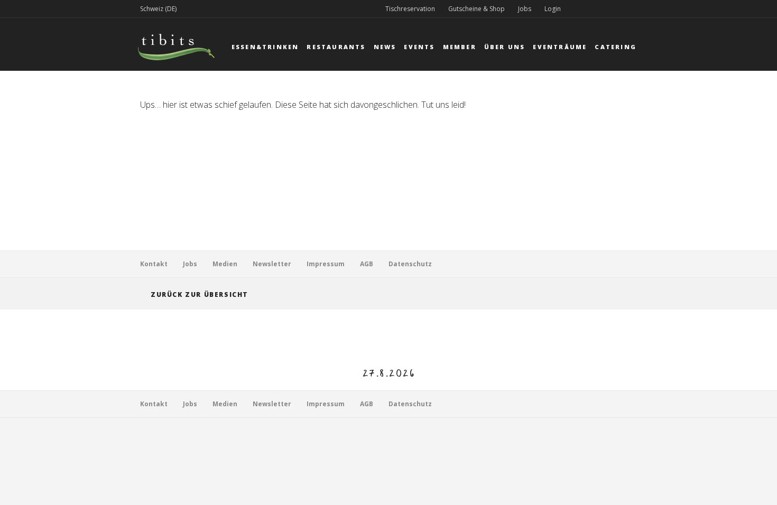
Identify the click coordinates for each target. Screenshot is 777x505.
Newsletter (272, 263)
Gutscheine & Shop (476, 8)
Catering (615, 47)
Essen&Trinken (265, 47)
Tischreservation (410, 8)
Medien (224, 263)
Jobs (524, 8)
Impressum (326, 263)
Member (459, 47)
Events (419, 47)
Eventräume (560, 47)
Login (552, 8)
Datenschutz (410, 263)
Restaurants (336, 47)
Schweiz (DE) (158, 8)
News (385, 47)
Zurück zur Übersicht (199, 294)
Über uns (504, 47)
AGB (366, 263)
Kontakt (154, 263)
